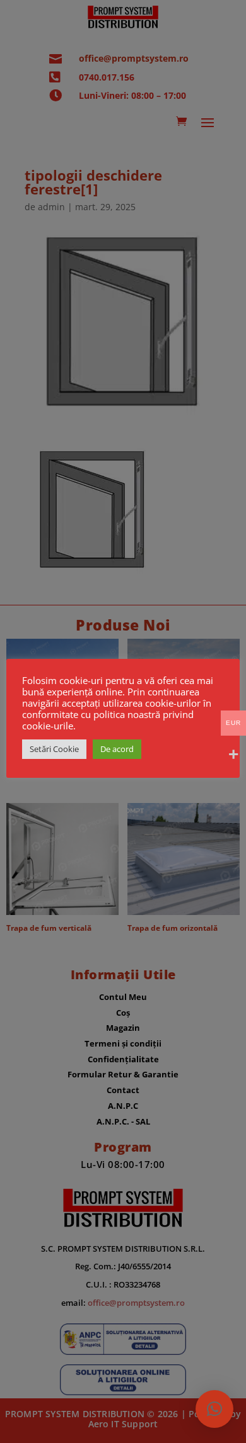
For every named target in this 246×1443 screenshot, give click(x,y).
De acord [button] (117, 749)
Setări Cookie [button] (54, 749)
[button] (214, 1409)
